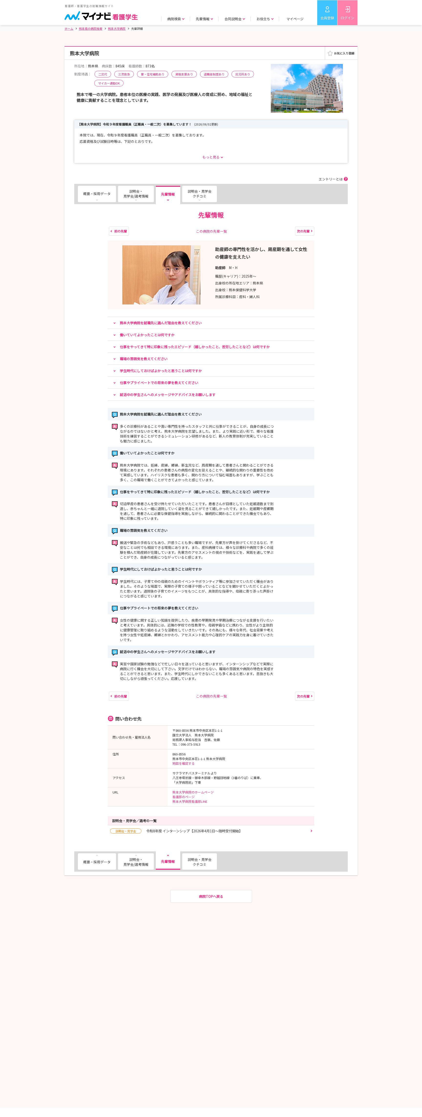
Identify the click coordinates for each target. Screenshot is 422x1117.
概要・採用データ (97, 193)
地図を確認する (183, 763)
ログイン (347, 17)
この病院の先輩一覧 (211, 231)
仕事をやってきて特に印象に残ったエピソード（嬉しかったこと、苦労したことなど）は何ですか (195, 346)
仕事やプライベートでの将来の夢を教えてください (159, 382)
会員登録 (327, 17)
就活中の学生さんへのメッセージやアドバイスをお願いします (168, 394)
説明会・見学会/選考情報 (135, 193)
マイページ (295, 18)
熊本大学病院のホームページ (193, 792)
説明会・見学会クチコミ (199, 193)
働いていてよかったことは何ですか (147, 334)
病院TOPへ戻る (211, 896)
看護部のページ (183, 796)
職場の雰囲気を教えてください (144, 358)
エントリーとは (331, 179)
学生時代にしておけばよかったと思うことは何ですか (161, 370)
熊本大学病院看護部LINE (189, 801)
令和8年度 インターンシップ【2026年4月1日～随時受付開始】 (179, 830)
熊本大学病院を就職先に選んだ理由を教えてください (161, 322)
